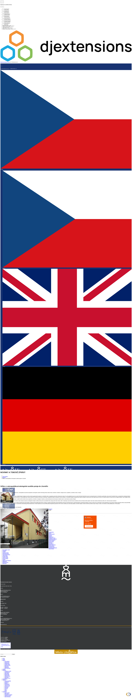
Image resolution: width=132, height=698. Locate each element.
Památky (4, 551)
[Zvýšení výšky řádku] (11, 28)
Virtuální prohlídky (8, 519)
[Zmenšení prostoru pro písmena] (13, 29)
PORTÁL (3, 497)
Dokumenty (7, 509)
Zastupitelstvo (7, 504)
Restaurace (7, 525)
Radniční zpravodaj (52, 544)
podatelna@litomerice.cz (5, 68)
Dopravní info (51, 541)
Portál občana (51, 532)
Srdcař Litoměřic (52, 534)
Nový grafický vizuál (6, 549)
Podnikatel (4, 550)
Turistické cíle (7, 523)
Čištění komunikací (52, 539)
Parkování (50, 542)
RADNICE (4, 501)
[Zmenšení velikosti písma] (11, 26)
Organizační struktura (8, 536)
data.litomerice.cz (3, 624)
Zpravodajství (7, 488)
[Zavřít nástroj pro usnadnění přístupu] (3, 6)
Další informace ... (8, 495)
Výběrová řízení (7, 508)
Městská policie (7, 492)
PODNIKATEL (4, 513)
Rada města (7, 505)
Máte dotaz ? (7, 535)
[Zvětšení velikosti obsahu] (13, 25)
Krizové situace (5, 558)
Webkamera (7, 494)
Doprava (6, 527)
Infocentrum (7, 520)
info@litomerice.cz (6, 596)
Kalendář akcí (7, 490)
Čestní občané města (6, 554)
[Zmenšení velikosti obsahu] (12, 25)
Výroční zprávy (51, 545)
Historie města (51, 540)
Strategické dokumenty (53, 547)
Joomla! (6, 639)
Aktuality (6, 521)
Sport (5, 528)
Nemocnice (7, 493)
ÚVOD (3, 658)
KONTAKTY (4, 531)
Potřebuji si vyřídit (8, 671)
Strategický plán (51, 546)
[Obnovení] (1, 6)
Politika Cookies (4, 641)
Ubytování (6, 526)
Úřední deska (7, 507)
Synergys (50, 535)
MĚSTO (3, 660)
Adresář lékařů (51, 548)
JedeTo (50, 533)
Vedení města (7, 534)
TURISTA (4, 517)
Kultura (6, 529)
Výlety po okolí (7, 524)
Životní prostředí (5, 552)
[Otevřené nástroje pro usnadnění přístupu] (2, 1)
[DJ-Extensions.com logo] (66, 61)
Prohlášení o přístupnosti (5, 640)
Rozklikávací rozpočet (53, 538)
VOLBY (3, 481)
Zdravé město (4, 555)
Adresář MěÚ (7, 674)
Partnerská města (5, 553)
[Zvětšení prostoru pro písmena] (15, 29)
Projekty (3, 559)
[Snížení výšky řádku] (10, 28)
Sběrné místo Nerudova (6, 560)
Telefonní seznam (8, 537)
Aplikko (6, 637)
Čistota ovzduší (5, 557)
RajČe (6, 638)
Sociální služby (5, 556)
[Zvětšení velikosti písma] (12, 26)
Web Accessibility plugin (4, 62)
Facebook (50, 509)
